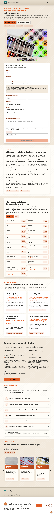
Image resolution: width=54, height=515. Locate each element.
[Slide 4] (34, 59)
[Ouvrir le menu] (47, 2)
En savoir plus (13, 509)
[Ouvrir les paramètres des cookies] (51, 512)
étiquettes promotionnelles (12, 190)
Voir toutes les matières (10, 452)
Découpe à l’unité (11, 112)
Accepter (39, 505)
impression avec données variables (37, 309)
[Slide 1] (19, 59)
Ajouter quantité (16, 81)
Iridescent (11, 73)
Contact (17, 216)
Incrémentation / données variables (23, 110)
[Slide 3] (29, 59)
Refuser (47, 505)
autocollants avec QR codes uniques (14, 333)
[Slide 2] (24, 59)
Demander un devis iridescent (12, 379)
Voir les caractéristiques (23, 22)
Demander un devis (10, 22)
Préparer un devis (10, 216)
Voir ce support (9, 478)
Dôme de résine (11, 115)
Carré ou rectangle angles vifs (16, 104)
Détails (23, 221)
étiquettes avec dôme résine (36, 333)
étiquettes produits (24, 190)
